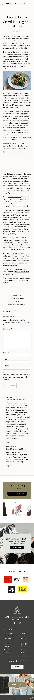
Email (5, 359)
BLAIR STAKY (14, 697)
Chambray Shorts (14, 197)
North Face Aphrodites (18, 215)
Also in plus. (14, 231)
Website (6, 366)
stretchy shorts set (13, 256)
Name (6, 352)
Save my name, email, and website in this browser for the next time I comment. (16, 377)
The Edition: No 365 (17, 298)
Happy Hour (14, 13)
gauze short (24, 263)
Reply (8, 442)
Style (22, 13)
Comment (7, 329)
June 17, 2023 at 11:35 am (16, 449)
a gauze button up (12, 265)
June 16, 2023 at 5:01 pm (15, 399)
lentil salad (23, 59)
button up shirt (23, 254)
